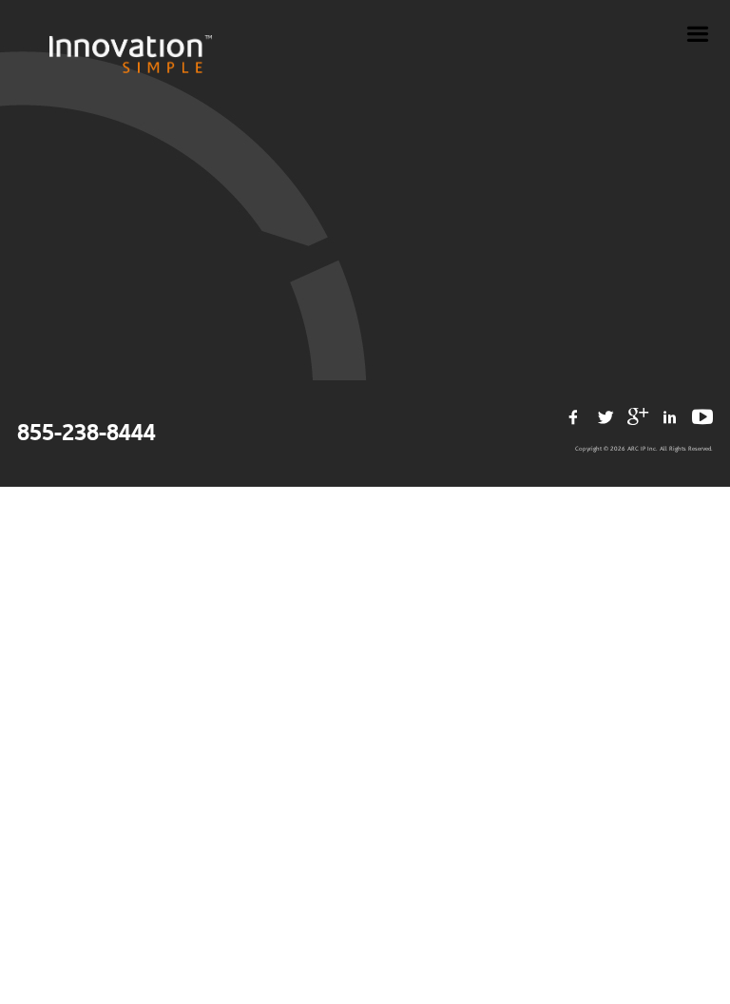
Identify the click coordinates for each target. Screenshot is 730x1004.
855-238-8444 (86, 433)
